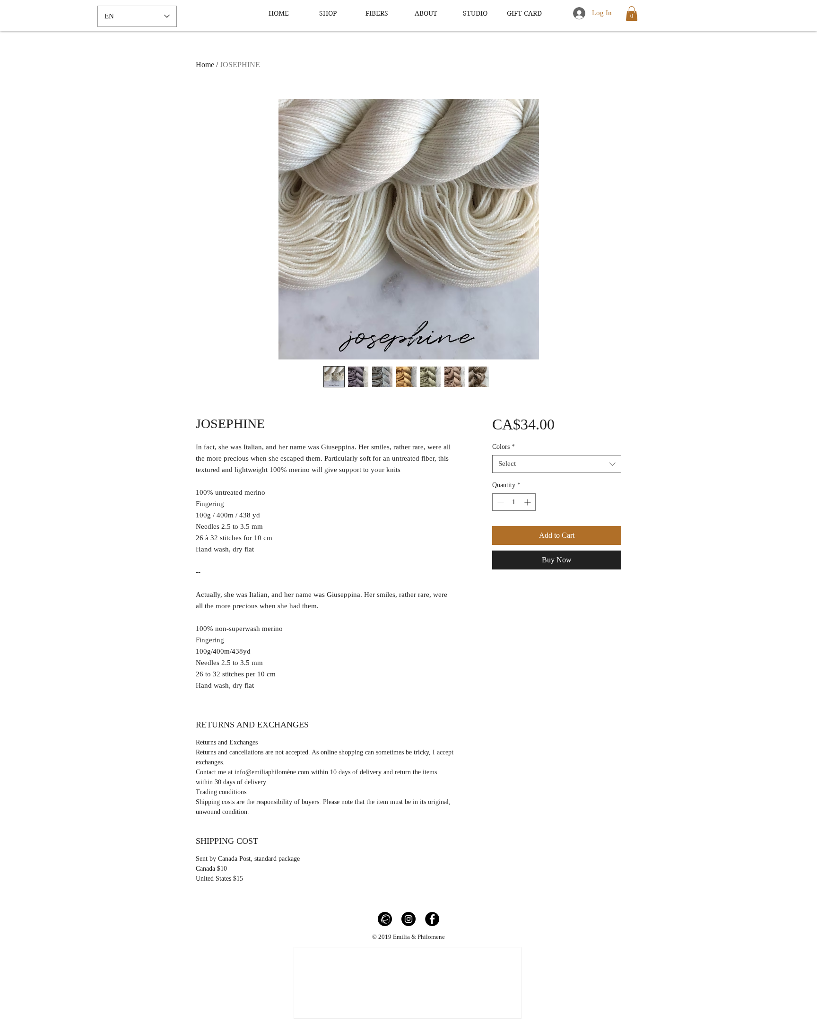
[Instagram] (408, 919)
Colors (503, 446)
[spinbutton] (513, 502)
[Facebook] (432, 919)
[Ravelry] (385, 919)
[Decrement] (499, 502)
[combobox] (556, 464)
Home (205, 65)
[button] (632, 13)
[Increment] (528, 502)
